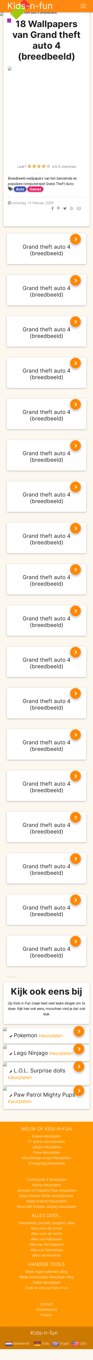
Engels (64, 1343)
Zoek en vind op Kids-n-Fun (46, 1288)
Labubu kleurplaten (46, 1147)
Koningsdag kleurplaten (46, 1163)
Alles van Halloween (46, 1239)
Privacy (46, 1315)
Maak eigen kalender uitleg (46, 1271)
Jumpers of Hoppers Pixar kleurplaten (46, 1190)
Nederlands (20, 1343)
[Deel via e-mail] (79, 208)
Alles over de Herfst (46, 1233)
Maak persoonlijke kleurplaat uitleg (46, 1277)
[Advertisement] (46, 117)
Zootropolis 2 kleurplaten (46, 1179)
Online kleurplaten (46, 1282)
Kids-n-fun (30, 6)
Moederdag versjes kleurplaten (46, 1158)
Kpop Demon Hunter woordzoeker (46, 1195)
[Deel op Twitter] (65, 208)
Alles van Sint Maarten (46, 1244)
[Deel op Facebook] (52, 208)
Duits (45, 1343)
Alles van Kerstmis (46, 1255)
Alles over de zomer (46, 1228)
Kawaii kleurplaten (46, 1136)
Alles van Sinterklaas (46, 1250)
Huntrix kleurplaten (46, 1185)
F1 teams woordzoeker (46, 1141)
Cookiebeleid (46, 1309)
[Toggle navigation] (83, 6)
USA (82, 1343)
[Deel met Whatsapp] (71, 208)
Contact (46, 1304)
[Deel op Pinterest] (58, 208)
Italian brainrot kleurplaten (46, 1201)
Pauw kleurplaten (46, 1152)
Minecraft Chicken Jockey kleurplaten (46, 1206)
